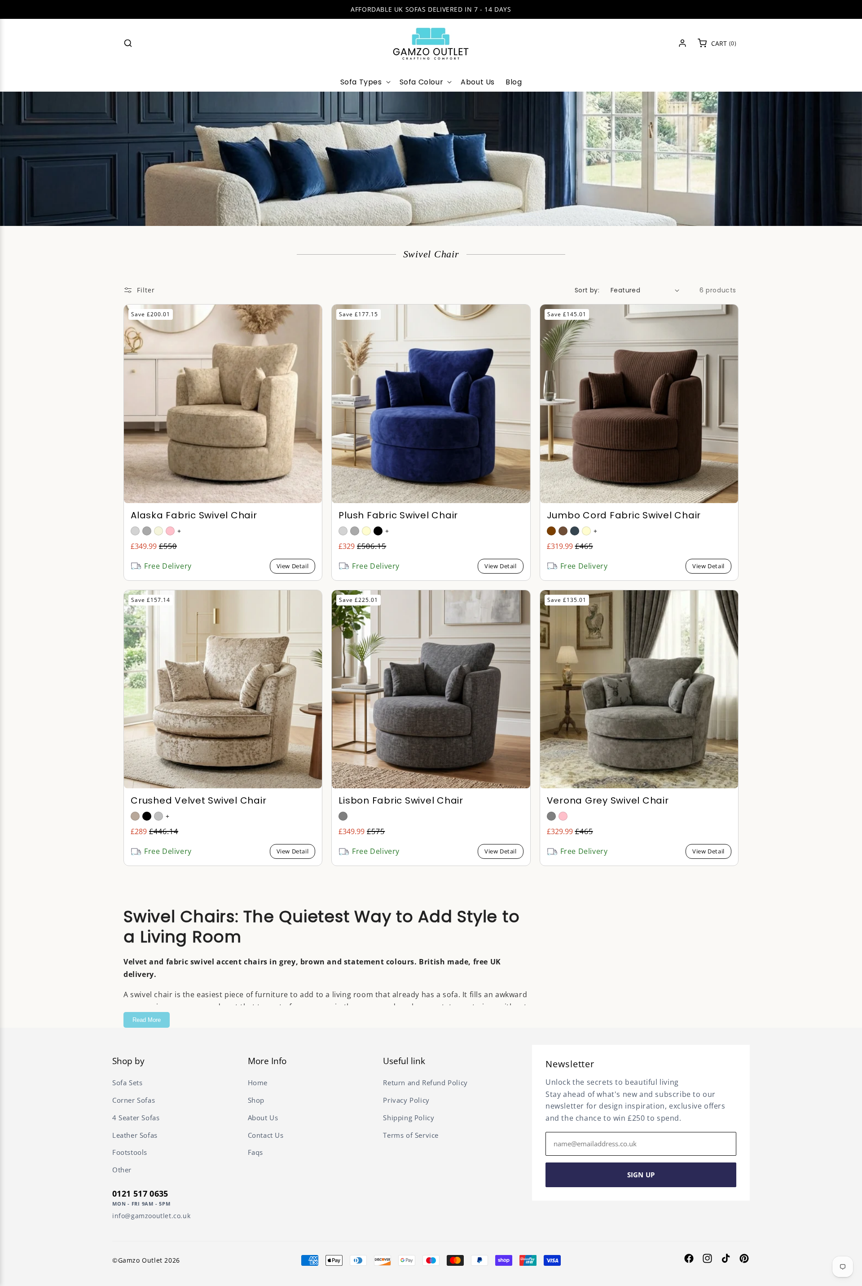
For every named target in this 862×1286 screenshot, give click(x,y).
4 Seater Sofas (135, 1117)
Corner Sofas (133, 1100)
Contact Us (266, 1135)
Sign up (641, 1174)
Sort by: (587, 290)
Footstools (129, 1152)
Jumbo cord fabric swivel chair (624, 515)
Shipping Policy (408, 1117)
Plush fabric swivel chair (398, 515)
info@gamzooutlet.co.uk (151, 1215)
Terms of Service (411, 1135)
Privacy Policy (406, 1100)
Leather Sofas (135, 1135)
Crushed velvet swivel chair (198, 800)
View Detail (293, 566)
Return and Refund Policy (425, 1082)
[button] (127, 43)
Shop (256, 1100)
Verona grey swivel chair (608, 800)
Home (258, 1082)
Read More (146, 1019)
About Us (263, 1117)
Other (122, 1169)
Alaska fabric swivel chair (194, 515)
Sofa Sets (127, 1082)
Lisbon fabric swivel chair (401, 800)
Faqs (255, 1152)
